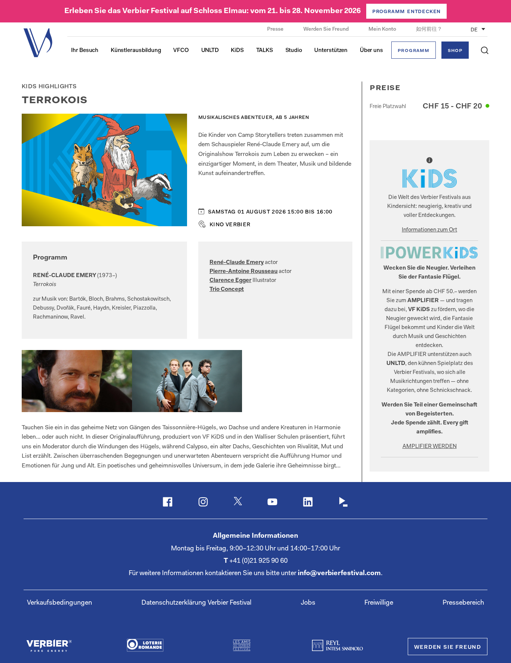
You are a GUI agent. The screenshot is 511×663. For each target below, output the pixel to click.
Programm (413, 50)
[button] (484, 50)
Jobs (308, 603)
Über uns (371, 50)
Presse (276, 29)
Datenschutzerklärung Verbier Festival (196, 603)
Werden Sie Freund (326, 29)
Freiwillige (378, 603)
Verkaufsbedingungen (59, 603)
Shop (455, 50)
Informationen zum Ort (429, 230)
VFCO (181, 50)
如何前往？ (429, 29)
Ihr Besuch (84, 50)
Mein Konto (382, 29)
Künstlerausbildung (136, 50)
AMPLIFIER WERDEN (430, 446)
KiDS (237, 50)
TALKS (264, 50)
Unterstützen (331, 50)
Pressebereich (463, 603)
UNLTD (210, 50)
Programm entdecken (406, 12)
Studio (293, 50)
